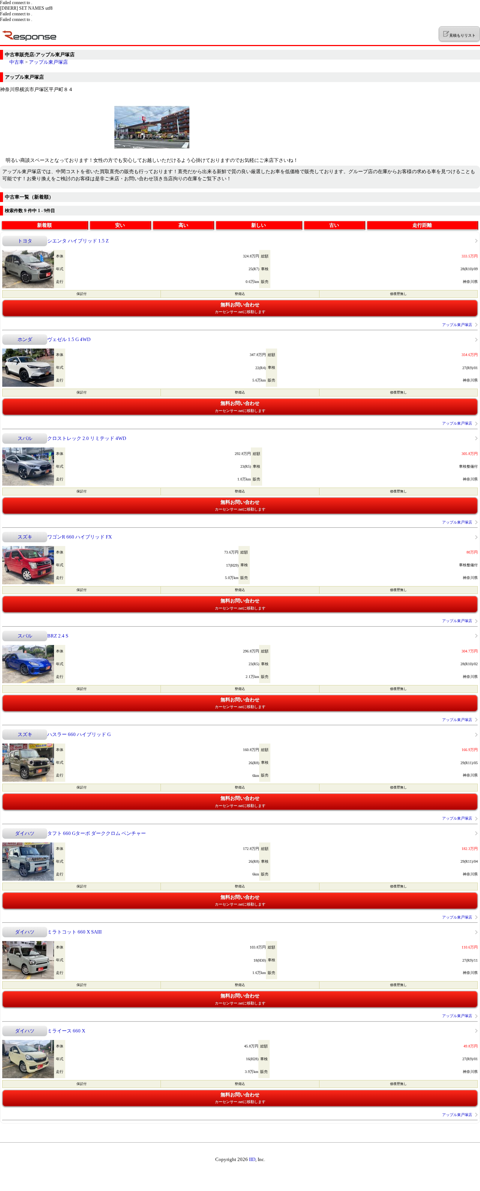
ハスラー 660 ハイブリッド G (79, 734)
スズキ (25, 537)
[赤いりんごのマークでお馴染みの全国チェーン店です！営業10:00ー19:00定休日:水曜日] (151, 153)
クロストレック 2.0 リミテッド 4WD (86, 438)
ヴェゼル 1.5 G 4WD (68, 339)
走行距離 (422, 225)
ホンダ (25, 339)
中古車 (16, 62)
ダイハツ (24, 833)
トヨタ (25, 241)
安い (120, 225)
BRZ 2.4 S (57, 636)
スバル (25, 438)
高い (183, 225)
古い (334, 225)
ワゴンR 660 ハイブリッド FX (79, 537)
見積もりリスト (462, 35)
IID (252, 1159)
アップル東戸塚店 (48, 62)
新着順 (44, 225)
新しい (258, 225)
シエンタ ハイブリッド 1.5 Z (78, 241)
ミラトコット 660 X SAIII (74, 932)
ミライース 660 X (66, 1031)
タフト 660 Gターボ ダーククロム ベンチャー (96, 833)
